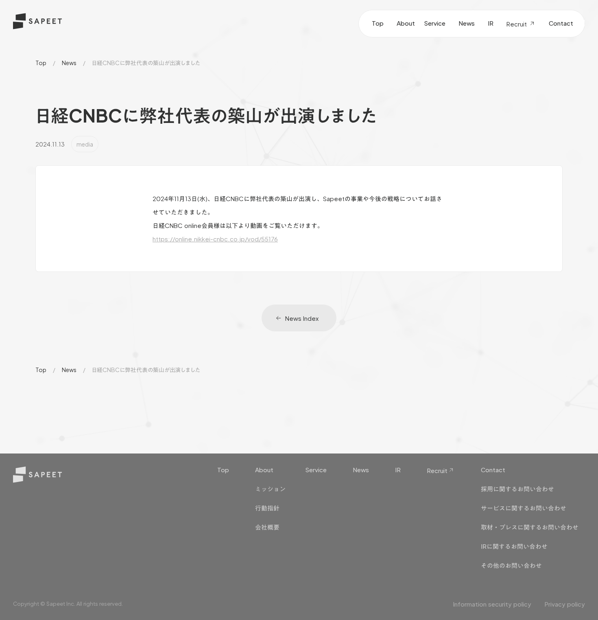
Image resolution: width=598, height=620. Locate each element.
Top (40, 62)
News (69, 62)
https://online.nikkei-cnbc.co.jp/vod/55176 (215, 239)
